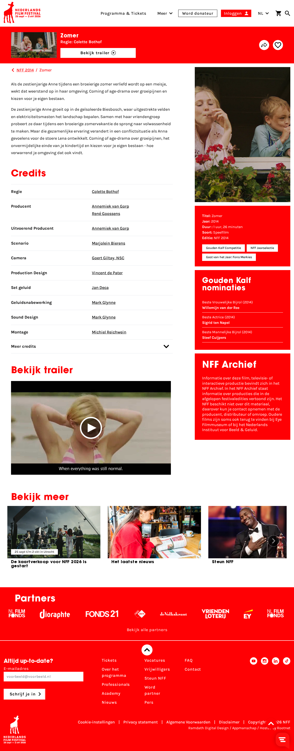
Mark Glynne (104, 302)
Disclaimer (229, 722)
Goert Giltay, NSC (108, 257)
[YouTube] (253, 682)
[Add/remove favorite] (278, 45)
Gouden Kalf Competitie (223, 248)
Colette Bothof (105, 191)
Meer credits (23, 346)
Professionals (116, 684)
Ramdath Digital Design (208, 728)
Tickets (109, 660)
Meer (162, 13)
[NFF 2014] (13, 70)
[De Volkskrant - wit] (158, 613)
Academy (111, 693)
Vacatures (154, 660)
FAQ (189, 660)
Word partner (152, 690)
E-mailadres (16, 668)
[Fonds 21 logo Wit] (86, 613)
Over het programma (114, 672)
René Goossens (106, 213)
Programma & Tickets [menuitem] (123, 13)
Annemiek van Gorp (110, 206)
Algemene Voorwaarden (188, 722)
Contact (193, 669)
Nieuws (109, 702)
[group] (53, 539)
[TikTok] (286, 682)
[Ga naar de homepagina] (22, 13)
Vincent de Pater (107, 272)
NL (260, 13)
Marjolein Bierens (108, 243)
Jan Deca (100, 287)
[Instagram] (264, 682)
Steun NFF (155, 678)
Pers (148, 702)
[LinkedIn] (275, 682)
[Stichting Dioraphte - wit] (40, 613)
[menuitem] (162, 13)
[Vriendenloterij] (200, 613)
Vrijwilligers (157, 669)
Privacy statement (140, 722)
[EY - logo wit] (233, 613)
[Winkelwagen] (278, 13)
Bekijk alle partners (147, 629)
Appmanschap (244, 728)
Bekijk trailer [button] (95, 52)
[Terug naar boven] (147, 649)
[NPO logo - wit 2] (124, 613)
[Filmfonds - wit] (260, 613)
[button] (91, 428)
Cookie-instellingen (96, 722)
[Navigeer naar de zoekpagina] (287, 13)
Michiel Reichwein (109, 332)
